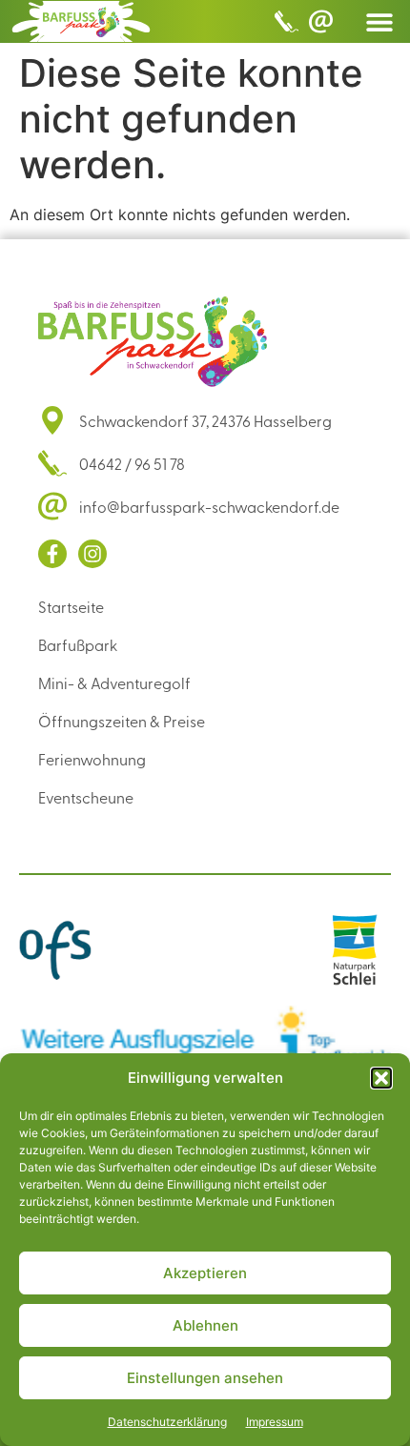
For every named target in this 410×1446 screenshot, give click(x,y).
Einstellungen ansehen (205, 1378)
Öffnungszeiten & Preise (121, 720)
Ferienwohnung (92, 758)
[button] (381, 1078)
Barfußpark (77, 644)
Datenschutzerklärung (167, 1422)
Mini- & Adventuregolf (114, 682)
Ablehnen (205, 1325)
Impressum (274, 1422)
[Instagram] (92, 554)
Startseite (71, 606)
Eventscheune (85, 796)
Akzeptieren (205, 1273)
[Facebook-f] (52, 554)
